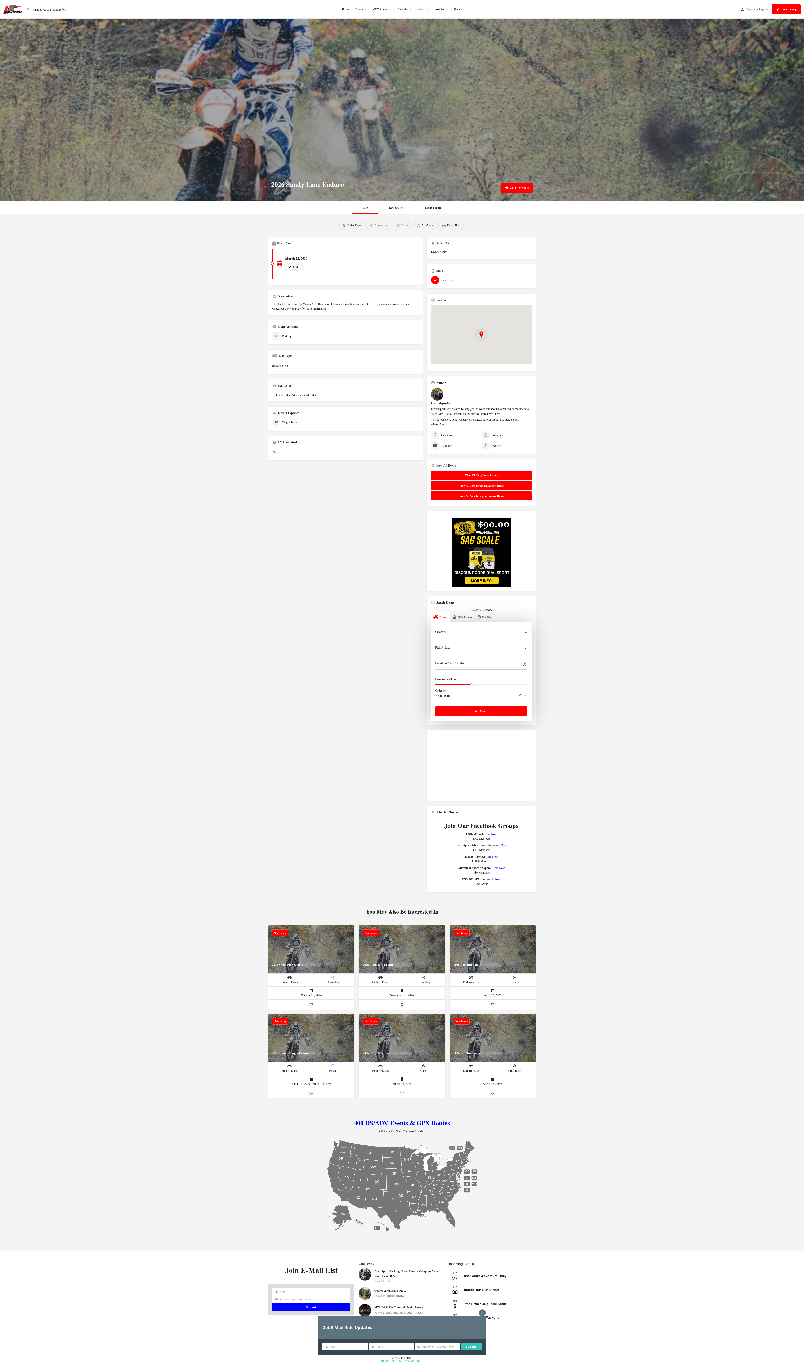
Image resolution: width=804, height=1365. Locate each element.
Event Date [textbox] (443, 695)
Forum (458, 9)
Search (483, 711)
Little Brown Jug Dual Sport (484, 1303)
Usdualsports (440, 403)
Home (345, 9)
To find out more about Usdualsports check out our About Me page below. (475, 419)
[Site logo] (13, 9)
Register (764, 9)
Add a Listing (789, 9)
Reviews (396, 207)
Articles (439, 9)
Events (359, 9)
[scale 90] (481, 552)
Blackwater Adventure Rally (484, 1275)
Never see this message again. (402, 1361)
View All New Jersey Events (481, 475)
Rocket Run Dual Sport (481, 1289)
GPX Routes (380, 9)
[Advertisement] (481, 767)
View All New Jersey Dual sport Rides (481, 485)
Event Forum (433, 207)
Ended (296, 267)
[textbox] (481, 633)
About (421, 9)
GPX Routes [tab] (465, 617)
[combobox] (481, 633)
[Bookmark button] (311, 1004)
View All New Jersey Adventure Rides (481, 496)
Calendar (403, 9)
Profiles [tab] (486, 617)
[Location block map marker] (481, 334)
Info (365, 207)
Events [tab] (443, 617)
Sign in (750, 9)
